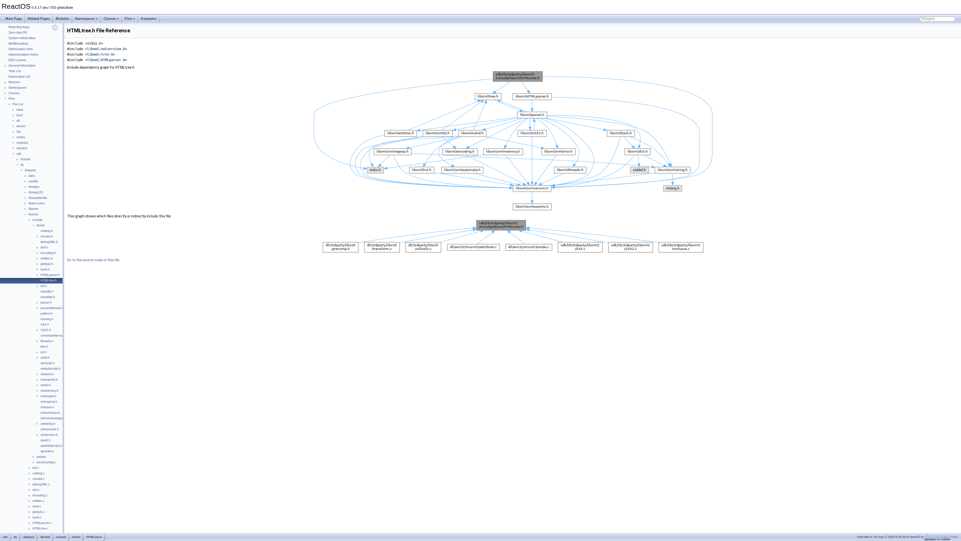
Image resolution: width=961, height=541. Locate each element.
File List (18, 104)
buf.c (36, 468)
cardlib (33, 181)
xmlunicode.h (50, 429)
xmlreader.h (49, 396)
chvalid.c (39, 479)
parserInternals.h (52, 308)
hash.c (37, 517)
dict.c (36, 490)
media (21, 137)
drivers (21, 126)
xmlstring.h (48, 424)
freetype (34, 187)
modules (22, 143)
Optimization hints (21, 49)
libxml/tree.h (100, 54)
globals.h (47, 264)
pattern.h (47, 313)
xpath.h (46, 440)
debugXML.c (41, 484)
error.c (37, 506)
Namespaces (85, 19)
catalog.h (47, 231)
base (20, 109)
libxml (41, 225)
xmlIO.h (46, 385)
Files (128, 19)
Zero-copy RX (18, 32)
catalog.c (39, 473)
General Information (22, 65)
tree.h (44, 346)
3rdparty (30, 170)
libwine (33, 209)
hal (19, 131)
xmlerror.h (47, 374)
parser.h (46, 302)
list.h (44, 286)
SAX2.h (46, 330)
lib (22, 165)
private (41, 457)
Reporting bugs (19, 27)
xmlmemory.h (50, 390)
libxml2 (33, 214)
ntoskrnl (22, 148)
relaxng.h (47, 319)
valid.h (45, 357)
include (26, 159)
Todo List (15, 71)
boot (20, 115)
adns (32, 176)
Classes (110, 19)
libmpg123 (36, 192)
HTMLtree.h (49, 280)
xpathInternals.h (51, 446)
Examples (148, 19)
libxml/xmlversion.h (106, 49)
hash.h (45, 269)
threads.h (47, 341)
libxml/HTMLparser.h (106, 60)
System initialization (22, 38)
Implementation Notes (23, 54)
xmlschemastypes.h (54, 418)
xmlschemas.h (50, 413)
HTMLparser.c (42, 523)
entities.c (39, 501)
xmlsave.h (47, 407)
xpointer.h (47, 451)
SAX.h (45, 324)
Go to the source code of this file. (93, 260)
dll (18, 120)
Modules (62, 19)
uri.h (44, 352)
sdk (19, 154)
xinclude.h (48, 363)
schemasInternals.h (54, 335)
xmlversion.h (49, 435)
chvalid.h (47, 236)
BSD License (17, 60)
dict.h (44, 247)
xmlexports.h (49, 379)
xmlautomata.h (51, 368)
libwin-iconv (37, 203)
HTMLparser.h (50, 275)
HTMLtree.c (40, 528)
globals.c (39, 512)
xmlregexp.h (49, 401)
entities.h (47, 258)
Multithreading (18, 43)
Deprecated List (19, 76)
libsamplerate (38, 198)
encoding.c (40, 495)
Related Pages (39, 19)
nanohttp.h (48, 297)
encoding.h (48, 253)
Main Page (14, 19)
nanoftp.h (47, 291)
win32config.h (46, 462)
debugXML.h (49, 242)
